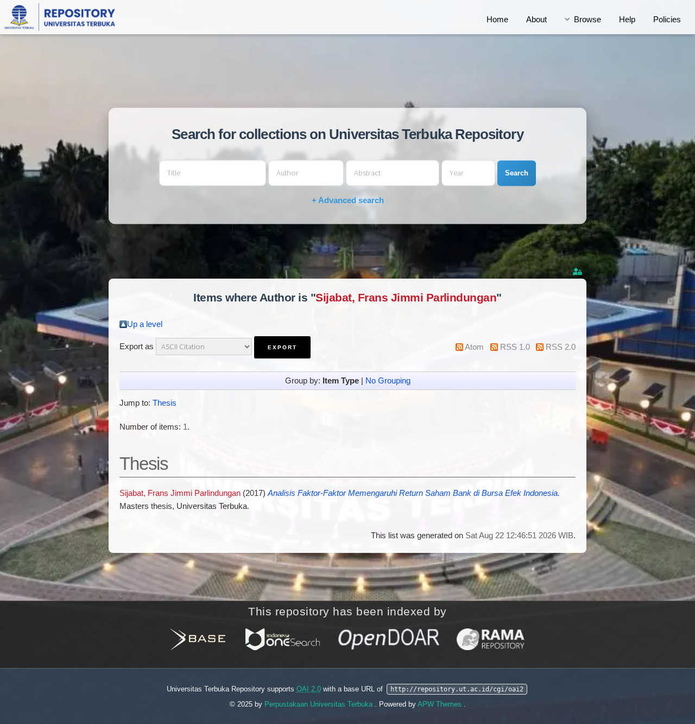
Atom (474, 347)
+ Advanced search (348, 200)
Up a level (144, 324)
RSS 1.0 (515, 347)
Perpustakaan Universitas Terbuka (319, 704)
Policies (667, 19)
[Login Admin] (578, 272)
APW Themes (441, 704)
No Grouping (387, 380)
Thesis (164, 403)
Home (497, 19)
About (536, 19)
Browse (587, 19)
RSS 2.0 (561, 347)
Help (627, 19)
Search (516, 173)
